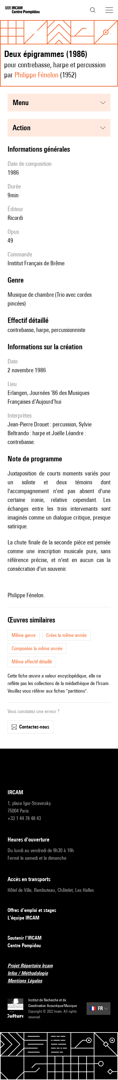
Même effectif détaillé (32, 662)
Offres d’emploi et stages (32, 910)
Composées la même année (37, 648)
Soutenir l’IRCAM (25, 938)
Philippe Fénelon (36, 74)
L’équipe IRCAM (23, 918)
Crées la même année (66, 635)
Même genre (24, 635)
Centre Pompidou (24, 945)
